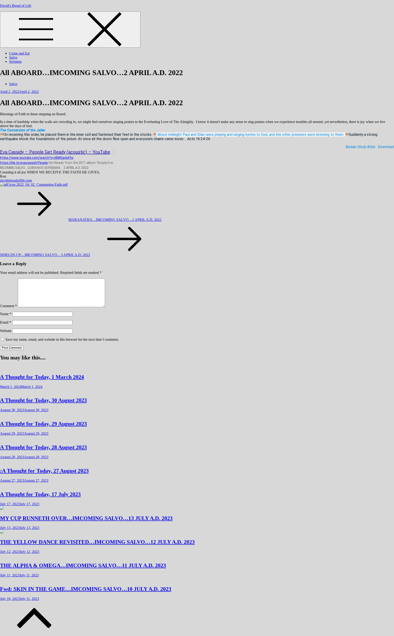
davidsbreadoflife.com (16, 180)
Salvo (13, 57)
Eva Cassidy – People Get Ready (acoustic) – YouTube (55, 152)
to (258, 134)
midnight (175, 134)
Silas (201, 134)
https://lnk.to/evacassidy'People (24, 163)
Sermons (15, 61)
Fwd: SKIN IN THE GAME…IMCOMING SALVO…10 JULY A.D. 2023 (85, 589)
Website (5, 331)
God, (264, 134)
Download (386, 147)
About (162, 134)
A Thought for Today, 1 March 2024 (42, 377)
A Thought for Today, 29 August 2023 (43, 424)
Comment (8, 306)
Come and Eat (19, 53)
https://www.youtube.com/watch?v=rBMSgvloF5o (36, 158)
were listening (318, 134)
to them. (337, 134)
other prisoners (294, 134)
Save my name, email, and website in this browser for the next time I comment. (62, 339)
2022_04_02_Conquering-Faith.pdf (42, 184)
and (193, 134)
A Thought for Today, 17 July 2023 (40, 494)
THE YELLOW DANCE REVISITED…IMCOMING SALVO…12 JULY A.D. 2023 (97, 542)
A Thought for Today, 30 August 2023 (43, 400)
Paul (186, 134)
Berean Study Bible (360, 147)
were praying (216, 134)
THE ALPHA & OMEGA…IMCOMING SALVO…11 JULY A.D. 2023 (83, 565)
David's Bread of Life (15, 6)
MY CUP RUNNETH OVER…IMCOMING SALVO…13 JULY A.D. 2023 (86, 518)
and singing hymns (241, 134)
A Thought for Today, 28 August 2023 (43, 447)
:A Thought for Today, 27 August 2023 (44, 471)
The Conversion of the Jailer (22, 130)
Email (5, 322)
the (278, 134)
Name (5, 314)
